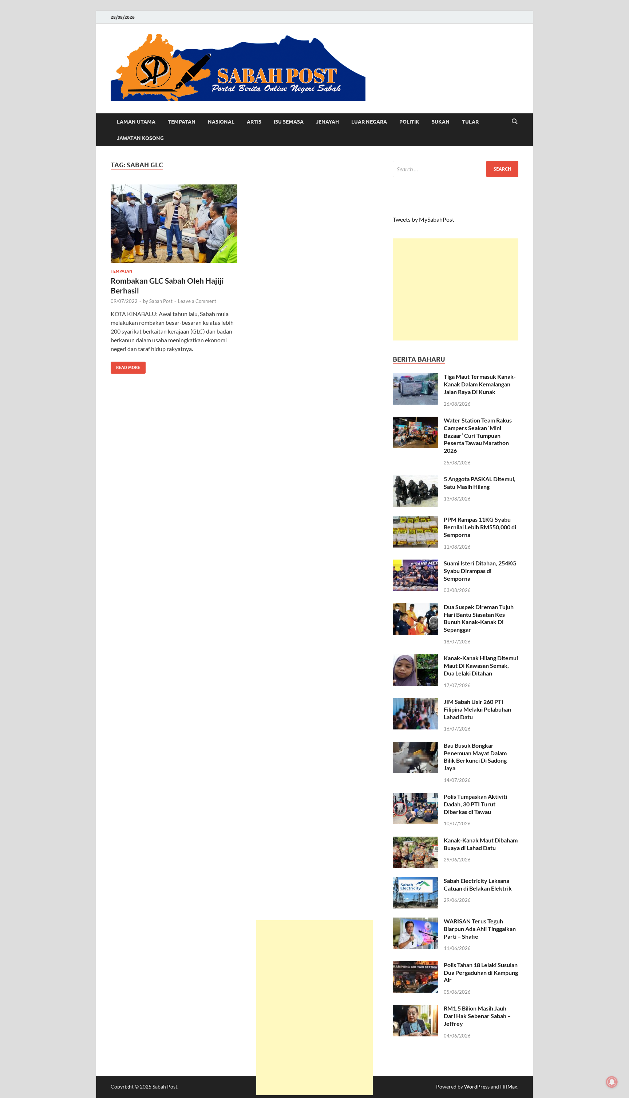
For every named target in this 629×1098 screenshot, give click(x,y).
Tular (470, 122)
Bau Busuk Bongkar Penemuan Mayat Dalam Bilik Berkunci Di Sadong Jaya (475, 756)
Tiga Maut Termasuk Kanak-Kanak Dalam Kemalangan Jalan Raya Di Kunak (480, 384)
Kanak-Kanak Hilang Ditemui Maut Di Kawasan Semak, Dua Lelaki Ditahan (481, 665)
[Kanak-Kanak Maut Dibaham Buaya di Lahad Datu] (415, 840)
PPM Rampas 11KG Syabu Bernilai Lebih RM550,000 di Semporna (480, 527)
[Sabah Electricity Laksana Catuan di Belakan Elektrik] (415, 881)
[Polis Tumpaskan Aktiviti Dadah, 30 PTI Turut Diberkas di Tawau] (415, 797)
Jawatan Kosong (140, 138)
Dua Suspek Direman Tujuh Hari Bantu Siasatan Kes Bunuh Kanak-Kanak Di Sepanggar (479, 618)
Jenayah (327, 122)
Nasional (221, 122)
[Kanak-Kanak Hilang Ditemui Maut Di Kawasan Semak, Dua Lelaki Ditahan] (415, 658)
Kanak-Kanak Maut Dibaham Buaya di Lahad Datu (481, 844)
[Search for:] (455, 169)
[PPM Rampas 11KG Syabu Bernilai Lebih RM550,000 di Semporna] (415, 520)
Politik (409, 122)
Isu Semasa (289, 122)
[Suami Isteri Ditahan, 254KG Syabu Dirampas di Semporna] (415, 563)
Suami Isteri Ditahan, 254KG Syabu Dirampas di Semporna (480, 571)
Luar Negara (369, 122)
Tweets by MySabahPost (423, 219)
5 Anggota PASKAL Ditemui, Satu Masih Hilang (479, 482)
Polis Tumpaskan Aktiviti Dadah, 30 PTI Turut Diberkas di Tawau (475, 804)
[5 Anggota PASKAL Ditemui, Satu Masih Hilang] (415, 479)
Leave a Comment (197, 301)
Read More (125, 366)
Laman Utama (136, 122)
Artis (254, 122)
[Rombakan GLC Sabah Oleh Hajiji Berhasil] (174, 223)
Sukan (441, 122)
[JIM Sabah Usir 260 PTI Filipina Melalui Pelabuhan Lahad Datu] (415, 702)
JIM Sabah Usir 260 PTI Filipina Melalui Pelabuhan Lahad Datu (477, 709)
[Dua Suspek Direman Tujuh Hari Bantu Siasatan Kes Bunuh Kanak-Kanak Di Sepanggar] (415, 607)
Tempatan (181, 122)
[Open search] (514, 121)
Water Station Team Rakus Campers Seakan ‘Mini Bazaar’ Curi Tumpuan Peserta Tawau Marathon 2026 (478, 435)
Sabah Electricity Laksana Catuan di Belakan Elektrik (478, 884)
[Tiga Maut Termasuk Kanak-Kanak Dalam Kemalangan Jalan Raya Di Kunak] (415, 377)
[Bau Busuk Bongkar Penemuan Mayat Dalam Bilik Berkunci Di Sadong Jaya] (415, 746)
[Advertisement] (455, 289)
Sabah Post (161, 301)
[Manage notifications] (612, 1082)
